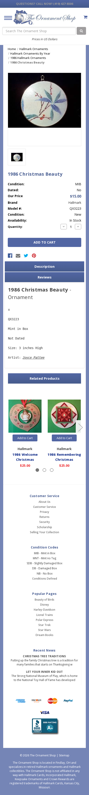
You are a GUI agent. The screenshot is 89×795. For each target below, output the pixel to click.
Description (44, 266)
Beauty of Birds (44, 600)
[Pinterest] (34, 255)
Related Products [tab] (45, 378)
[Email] (18, 255)
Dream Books (44, 635)
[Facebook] (10, 255)
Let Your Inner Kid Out (44, 672)
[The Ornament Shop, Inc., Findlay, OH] (44, 727)
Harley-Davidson (44, 610)
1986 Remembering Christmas (64, 457)
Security (44, 522)
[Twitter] (26, 255)
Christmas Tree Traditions (44, 656)
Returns (44, 517)
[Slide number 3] (51, 470)
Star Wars (44, 630)
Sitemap (64, 755)
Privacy (44, 512)
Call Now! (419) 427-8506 (44, 4)
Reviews (45, 277)
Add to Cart (25, 438)
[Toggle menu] (6, 17)
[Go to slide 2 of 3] (80, 427)
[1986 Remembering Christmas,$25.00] (64, 416)
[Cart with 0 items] (85, 17)
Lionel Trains (44, 615)
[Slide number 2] (44, 470)
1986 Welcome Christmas (25, 457)
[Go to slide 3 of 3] (8, 427)
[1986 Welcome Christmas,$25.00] (25, 416)
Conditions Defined (44, 578)
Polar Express (44, 620)
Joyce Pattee (33, 357)
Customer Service (44, 507)
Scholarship (44, 527)
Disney (44, 605)
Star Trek (44, 625)
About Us (44, 502)
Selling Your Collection (44, 532)
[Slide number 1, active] (37, 470)
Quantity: (15, 227)
